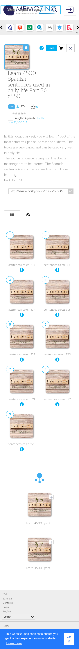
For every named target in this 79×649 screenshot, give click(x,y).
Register (7, 611)
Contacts (8, 603)
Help (5, 594)
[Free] (61, 48)
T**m (17, 106)
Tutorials (7, 599)
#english (19, 118)
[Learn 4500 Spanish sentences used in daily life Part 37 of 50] (39, 550)
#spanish (30, 118)
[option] (10, 28)
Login (6, 607)
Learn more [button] (14, 643)
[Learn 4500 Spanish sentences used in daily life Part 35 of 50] (39, 505)
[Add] (51, 497)
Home (6, 626)
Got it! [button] (69, 639)
